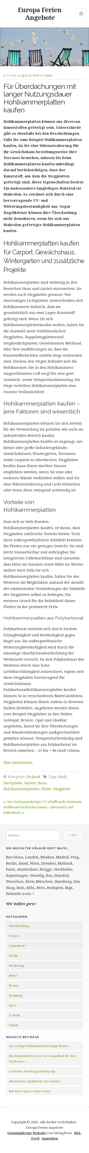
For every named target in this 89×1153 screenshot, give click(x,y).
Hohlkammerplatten (21, 788)
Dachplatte (12, 782)
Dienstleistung (19, 926)
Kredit (13, 955)
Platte (46, 788)
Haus (42, 782)
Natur (13, 975)
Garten (30, 782)
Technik (33, 776)
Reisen (14, 985)
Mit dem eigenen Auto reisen (29, 1091)
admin (48, 75)
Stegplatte (61, 788)
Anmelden (50, 1138)
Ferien (14, 936)
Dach (62, 776)
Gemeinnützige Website (26, 1133)
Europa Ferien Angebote (40, 13)
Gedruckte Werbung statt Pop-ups (32, 1071)
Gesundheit (17, 946)
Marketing (16, 965)
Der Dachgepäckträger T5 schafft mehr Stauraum (44, 801)
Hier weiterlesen (18, 762)
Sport (13, 1005)
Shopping (15, 995)
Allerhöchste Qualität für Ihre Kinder (35, 1081)
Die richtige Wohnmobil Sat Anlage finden (38, 1046)
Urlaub (13, 1025)
